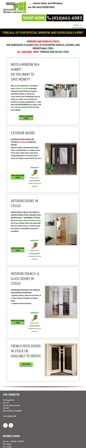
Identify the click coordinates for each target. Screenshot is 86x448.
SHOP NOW (33, 18)
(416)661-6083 (66, 18)
